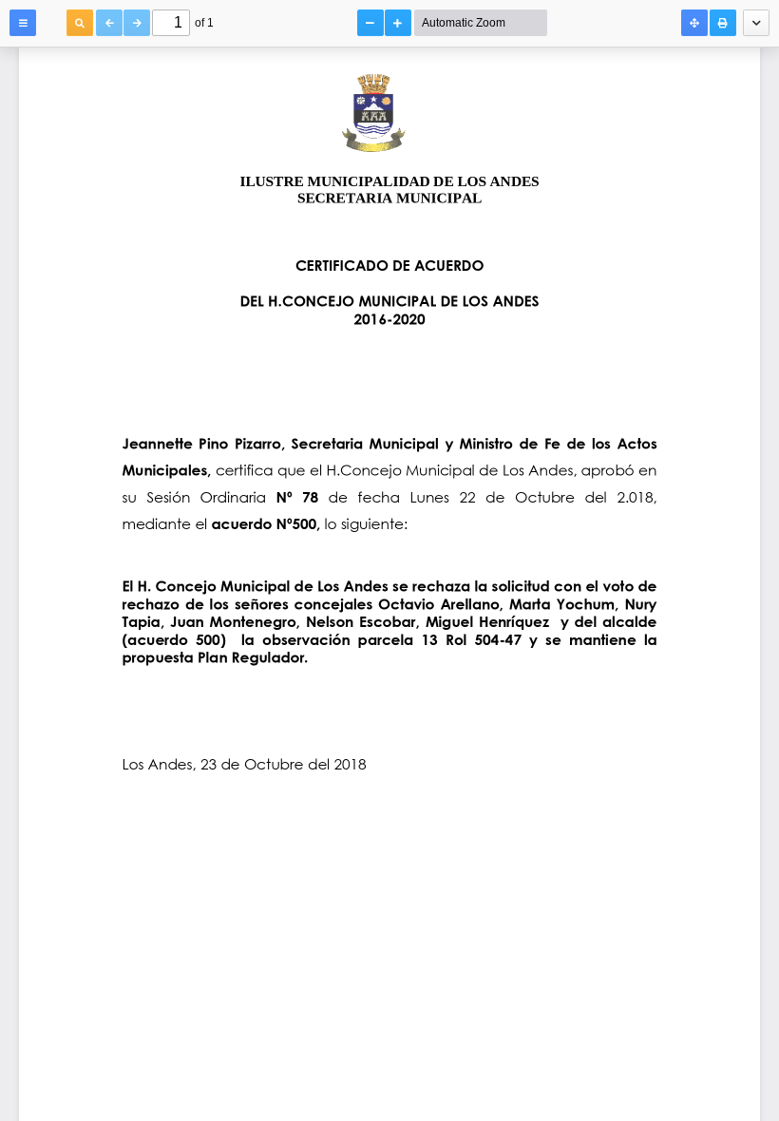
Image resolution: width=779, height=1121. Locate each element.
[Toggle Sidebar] (23, 23)
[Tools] (756, 23)
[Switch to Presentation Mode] (694, 23)
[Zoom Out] (370, 23)
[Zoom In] (398, 23)
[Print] (723, 23)
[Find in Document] (79, 23)
